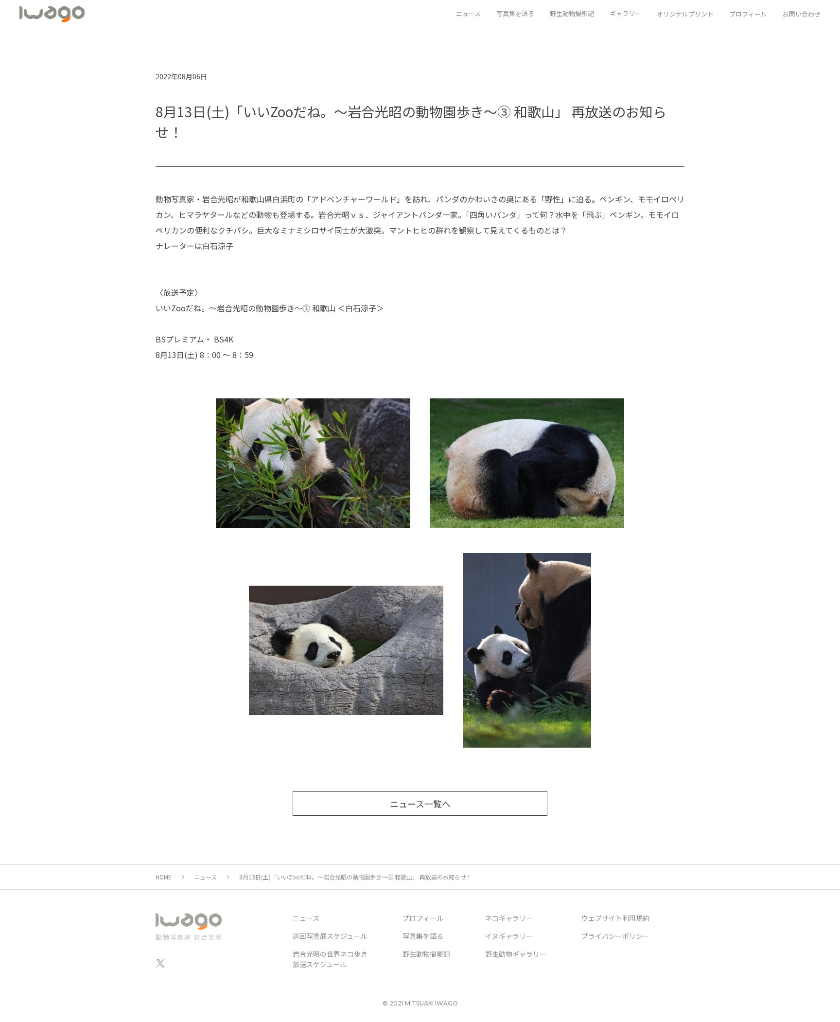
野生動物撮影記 (426, 954)
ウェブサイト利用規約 (615, 918)
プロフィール (748, 13)
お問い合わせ (802, 13)
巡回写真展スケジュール (330, 936)
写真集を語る (422, 936)
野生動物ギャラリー (515, 954)
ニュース (205, 877)
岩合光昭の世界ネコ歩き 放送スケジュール (330, 959)
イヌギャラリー (509, 936)
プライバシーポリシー (615, 936)
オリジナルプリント (685, 13)
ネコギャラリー (509, 918)
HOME (164, 877)
